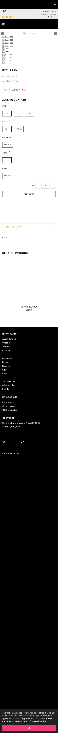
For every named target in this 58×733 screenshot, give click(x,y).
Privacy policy (9, 385)
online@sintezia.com (47, 14)
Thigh (5, 153)
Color (5, 122)
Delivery (6, 362)
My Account (8, 402)
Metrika (6, 389)
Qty (32, 185)
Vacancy (6, 343)
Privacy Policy (15, 721)
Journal (6, 346)
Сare (4, 374)
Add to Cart (29, 194)
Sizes (4, 370)
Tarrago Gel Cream (29, 307)
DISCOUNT (7, 17)
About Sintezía (9, 339)
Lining (5, 168)
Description (13, 226)
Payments (7, 358)
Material (6, 137)
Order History (8, 406)
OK (29, 728)
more (4, 237)
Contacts (6, 350)
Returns (6, 366)
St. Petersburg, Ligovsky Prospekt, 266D (21, 423)
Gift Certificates (9, 410)
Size (4, 106)
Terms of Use (8, 381)
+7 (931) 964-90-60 (49, 11)
